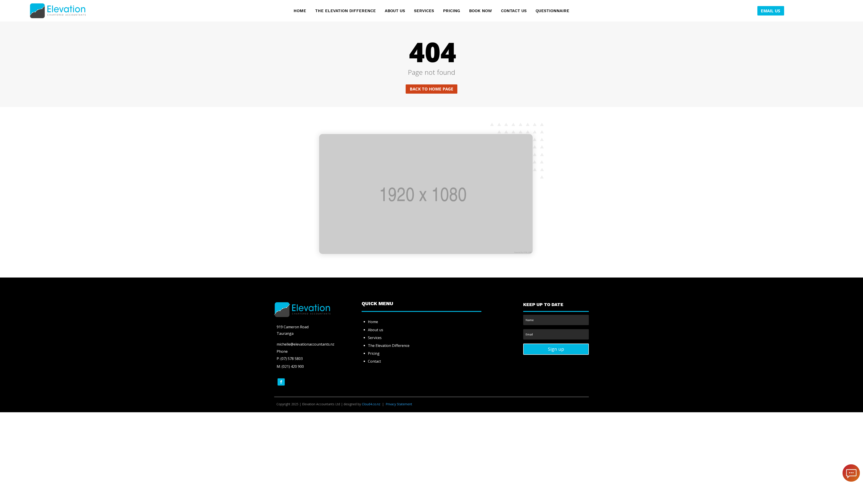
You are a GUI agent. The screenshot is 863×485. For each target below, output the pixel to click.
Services (424, 11)
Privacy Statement (399, 404)
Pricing (451, 11)
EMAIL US (770, 10)
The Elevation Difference (345, 11)
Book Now (480, 11)
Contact (374, 361)
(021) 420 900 (293, 366)
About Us (395, 11)
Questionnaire (552, 11)
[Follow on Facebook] (281, 382)
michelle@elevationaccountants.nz (305, 344)
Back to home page (431, 89)
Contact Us (514, 11)
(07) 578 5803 (291, 358)
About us (375, 329)
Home (300, 11)
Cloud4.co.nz (371, 404)
